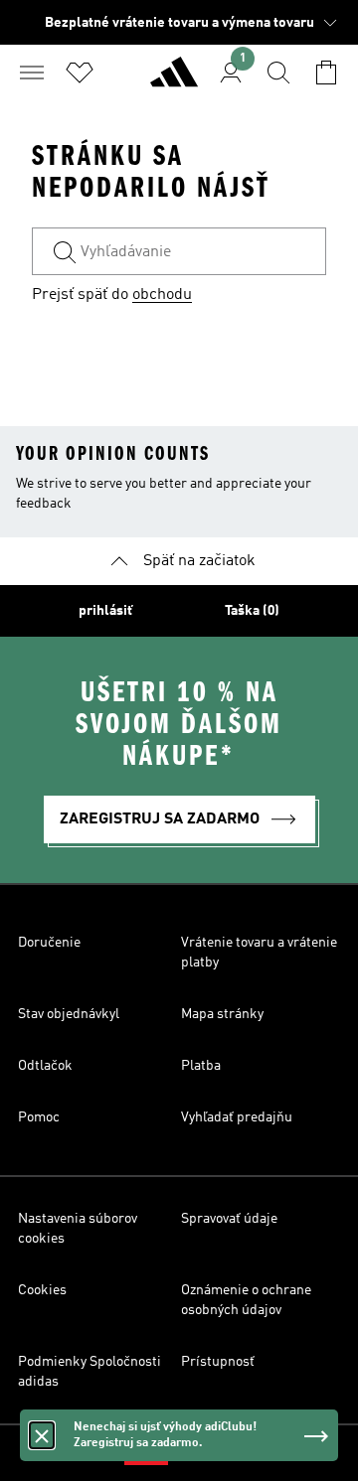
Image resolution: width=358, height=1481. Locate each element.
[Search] (278, 72)
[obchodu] (174, 80)
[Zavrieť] (42, 1435)
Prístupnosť (218, 1362)
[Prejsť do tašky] (326, 72)
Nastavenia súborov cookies (77, 1229)
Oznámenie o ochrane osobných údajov (246, 1300)
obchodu (162, 295)
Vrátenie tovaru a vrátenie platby (259, 952)
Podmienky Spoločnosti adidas (89, 1372)
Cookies (42, 1290)
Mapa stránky (222, 1014)
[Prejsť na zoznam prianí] (79, 72)
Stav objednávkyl (68, 1014)
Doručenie (49, 943)
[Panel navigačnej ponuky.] (32, 72)
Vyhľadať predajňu (236, 1117)
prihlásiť (105, 611)
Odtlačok (45, 1066)
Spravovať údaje (229, 1219)
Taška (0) (252, 611)
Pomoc (39, 1117)
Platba (201, 1066)
